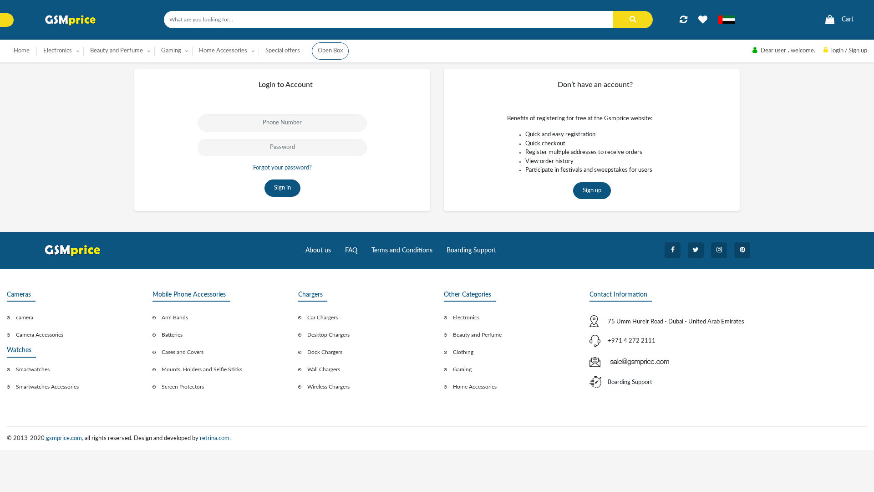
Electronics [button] (57, 51)
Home (22, 51)
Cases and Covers (182, 352)
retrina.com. (215, 438)
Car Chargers (322, 317)
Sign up (592, 191)
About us (318, 250)
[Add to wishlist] (702, 19)
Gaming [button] (171, 51)
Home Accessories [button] (223, 51)
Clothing (463, 352)
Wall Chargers (323, 369)
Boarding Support (471, 250)
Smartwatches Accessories (47, 387)
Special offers (282, 51)
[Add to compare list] (683, 19)
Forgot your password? (282, 168)
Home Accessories (475, 387)
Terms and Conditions (401, 250)
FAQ (351, 250)
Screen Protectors (183, 387)
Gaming (462, 369)
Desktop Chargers (328, 335)
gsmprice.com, (65, 438)
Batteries (172, 335)
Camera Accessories (39, 335)
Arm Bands (175, 317)
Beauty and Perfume (477, 335)
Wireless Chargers (328, 387)
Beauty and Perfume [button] (116, 51)
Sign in (282, 188)
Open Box (330, 51)
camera (24, 317)
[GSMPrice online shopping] (70, 20)
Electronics (466, 317)
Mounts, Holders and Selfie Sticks (202, 369)
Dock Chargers (324, 352)
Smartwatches (33, 369)
